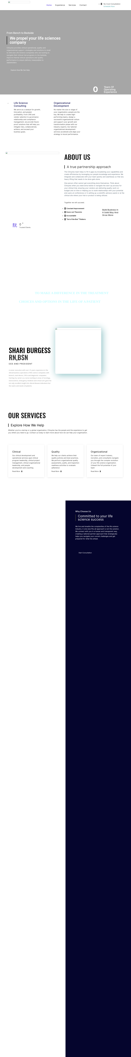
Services (72, 5)
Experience (60, 5)
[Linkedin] (62, 382)
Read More (16, 471)
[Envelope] (58, 382)
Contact (83, 5)
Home (49, 5)
